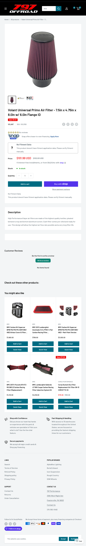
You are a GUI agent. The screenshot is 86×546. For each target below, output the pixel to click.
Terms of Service (11, 468)
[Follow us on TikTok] (14, 523)
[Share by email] (76, 124)
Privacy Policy (9, 479)
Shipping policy (10, 475)
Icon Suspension (53, 472)
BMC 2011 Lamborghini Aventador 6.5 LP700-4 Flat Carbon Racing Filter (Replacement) (42, 330)
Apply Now (54, 136)
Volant (11, 124)
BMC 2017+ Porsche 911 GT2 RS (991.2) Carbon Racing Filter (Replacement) (16, 387)
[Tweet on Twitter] (72, 124)
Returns (7, 494)
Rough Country (53, 475)
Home (6, 19)
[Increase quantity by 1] (31, 175)
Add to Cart (17, 344)
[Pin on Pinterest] (68, 124)
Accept (63, 539)
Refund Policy (9, 472)
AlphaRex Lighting (54, 464)
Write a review (43, 260)
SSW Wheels (52, 479)
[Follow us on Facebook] (6, 523)
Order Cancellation (11, 498)
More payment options (61, 189)
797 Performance (53, 491)
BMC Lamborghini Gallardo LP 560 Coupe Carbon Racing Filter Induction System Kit (42, 387)
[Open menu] (5, 9)
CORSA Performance (65, 382)
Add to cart (25, 184)
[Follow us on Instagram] (10, 523)
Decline (73, 539)
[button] (72, 9)
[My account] (67, 8)
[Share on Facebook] (63, 124)
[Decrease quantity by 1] (19, 175)
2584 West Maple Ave (55, 496)
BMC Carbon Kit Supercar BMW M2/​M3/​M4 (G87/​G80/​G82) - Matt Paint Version (68, 330)
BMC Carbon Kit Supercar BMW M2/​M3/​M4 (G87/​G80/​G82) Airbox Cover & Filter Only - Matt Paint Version (17, 330)
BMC (8, 324)
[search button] (58, 8)
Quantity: (11, 176)
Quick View (17, 350)
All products (15, 19)
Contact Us (8, 491)
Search (7, 464)
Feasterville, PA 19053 (55, 500)
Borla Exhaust (52, 468)
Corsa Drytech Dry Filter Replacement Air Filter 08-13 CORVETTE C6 (68, 387)
